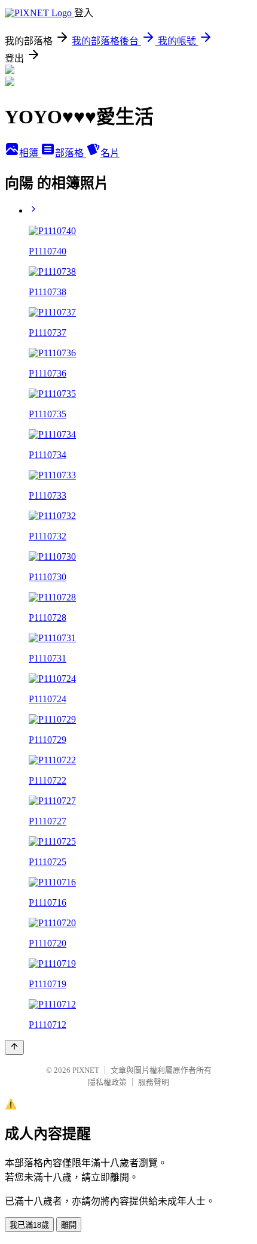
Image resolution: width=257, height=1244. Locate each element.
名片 (110, 153)
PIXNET (85, 1070)
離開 (69, 1225)
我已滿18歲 (29, 1225)
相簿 (30, 153)
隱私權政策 (107, 1082)
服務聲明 (153, 1082)
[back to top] (14, 1047)
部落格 (70, 153)
